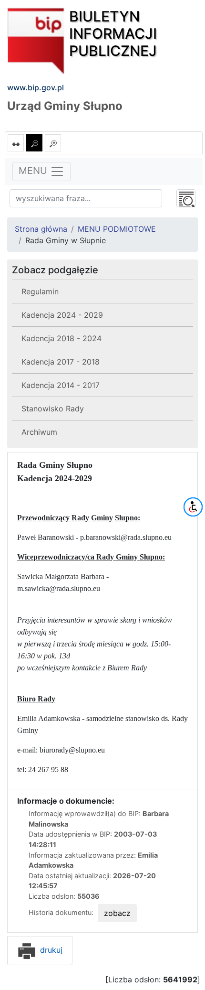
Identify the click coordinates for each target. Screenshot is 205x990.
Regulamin (40, 291)
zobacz (117, 913)
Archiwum (39, 432)
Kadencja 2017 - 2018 (60, 361)
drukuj (50, 950)
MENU (34, 171)
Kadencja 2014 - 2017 (60, 385)
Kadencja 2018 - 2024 (61, 338)
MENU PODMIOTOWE (117, 229)
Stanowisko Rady (52, 408)
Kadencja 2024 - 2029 (62, 315)
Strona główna (41, 229)
